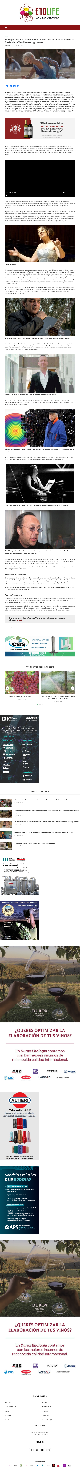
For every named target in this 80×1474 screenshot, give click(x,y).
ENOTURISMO (46, 1407)
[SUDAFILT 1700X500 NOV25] (40, 637)
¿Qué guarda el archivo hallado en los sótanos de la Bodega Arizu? (40, 800)
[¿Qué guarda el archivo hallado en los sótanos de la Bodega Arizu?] (6, 803)
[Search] (74, 27)
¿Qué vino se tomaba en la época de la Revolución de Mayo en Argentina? (43, 832)
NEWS (6, 36)
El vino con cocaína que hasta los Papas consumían (34, 843)
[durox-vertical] (40, 947)
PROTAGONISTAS (10, 1407)
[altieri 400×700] (19, 1093)
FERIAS (7, 1420)
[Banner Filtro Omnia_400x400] (19, 857)
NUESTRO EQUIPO (48, 1420)
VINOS (7, 1411)
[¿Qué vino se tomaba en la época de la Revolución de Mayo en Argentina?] (6, 835)
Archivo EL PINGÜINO (40, 791)
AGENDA (45, 1403)
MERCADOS (8, 1415)
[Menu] (6, 27)
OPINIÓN (45, 1411)
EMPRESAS (45, 1415)
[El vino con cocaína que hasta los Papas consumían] (6, 846)
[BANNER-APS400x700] (19, 1167)
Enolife (8, 45)
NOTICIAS (8, 1403)
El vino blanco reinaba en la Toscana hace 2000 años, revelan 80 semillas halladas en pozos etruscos (46, 812)
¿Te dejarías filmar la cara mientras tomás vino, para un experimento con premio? (46, 822)
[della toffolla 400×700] (19, 716)
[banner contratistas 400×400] (19, 902)
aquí (19, 620)
